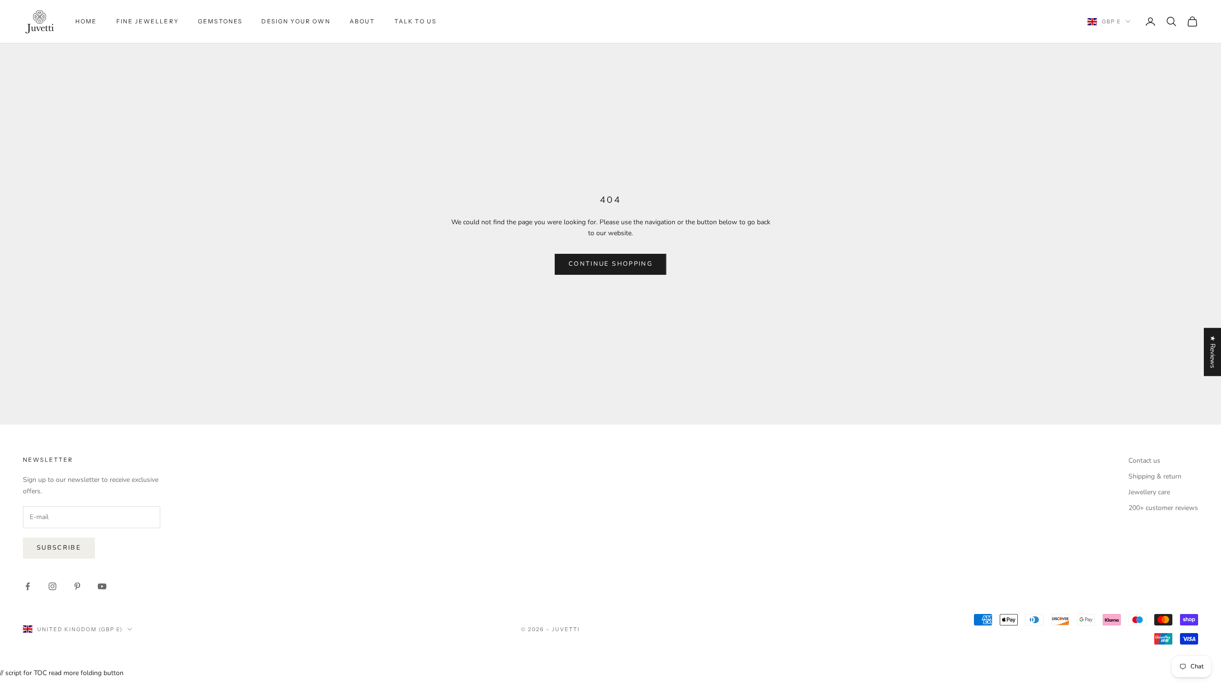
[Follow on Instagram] (52, 586)
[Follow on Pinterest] (77, 586)
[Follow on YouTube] (102, 586)
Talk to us (415, 21)
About (362, 21)
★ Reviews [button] (1212, 351)
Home (86, 21)
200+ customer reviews (1163, 507)
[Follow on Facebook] (27, 586)
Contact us (1144, 460)
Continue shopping (610, 264)
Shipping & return (1154, 476)
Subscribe (59, 547)
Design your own (295, 21)
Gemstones (220, 21)
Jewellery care (1149, 492)
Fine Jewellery (147, 21)
